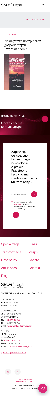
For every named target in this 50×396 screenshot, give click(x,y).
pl (43, 5)
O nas (33, 244)
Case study (9, 260)
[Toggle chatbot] (42, 388)
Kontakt (34, 268)
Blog (4, 276)
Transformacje (11, 252)
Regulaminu (18, 204)
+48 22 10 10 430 (12, 320)
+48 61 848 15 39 (12, 341)
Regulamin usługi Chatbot (25, 381)
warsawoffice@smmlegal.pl (19, 326)
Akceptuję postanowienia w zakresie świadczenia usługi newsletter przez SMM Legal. (24, 205)
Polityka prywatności (25, 379)
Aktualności (33, 20)
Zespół (33, 252)
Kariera (34, 260)
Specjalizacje (10, 244)
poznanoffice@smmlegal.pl (19, 347)
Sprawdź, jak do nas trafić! (13, 353)
